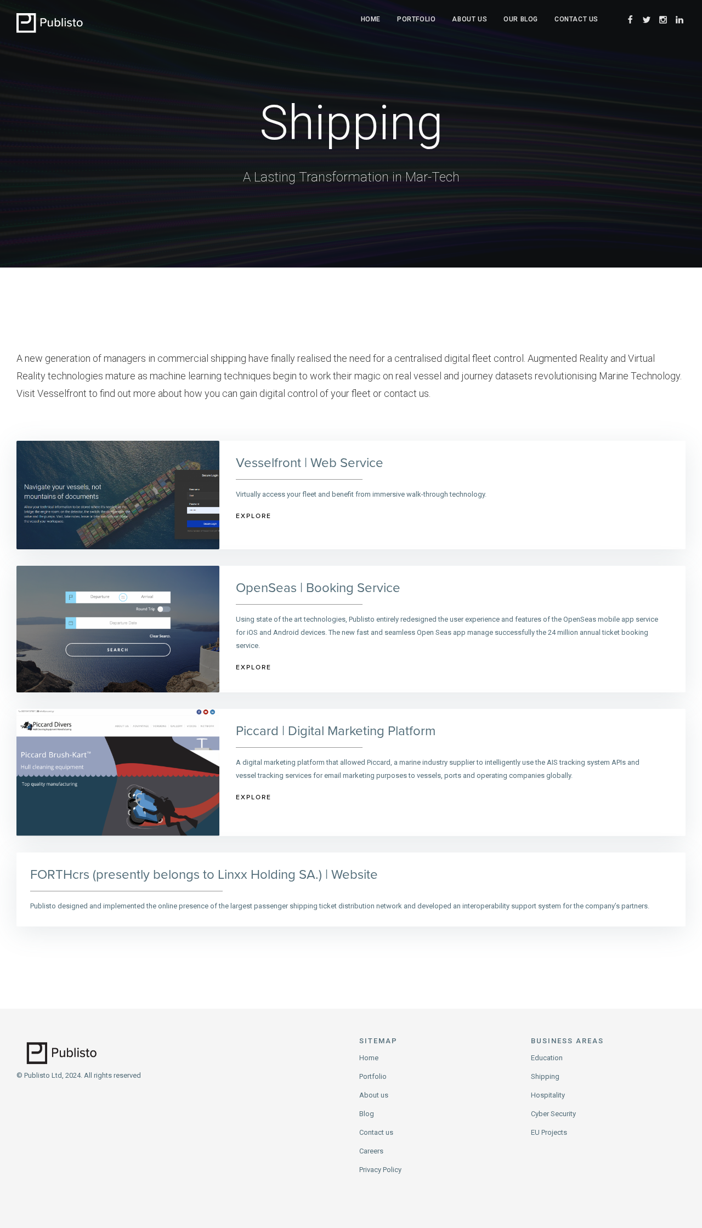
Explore (253, 515)
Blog (366, 1114)
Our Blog (520, 19)
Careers (371, 1151)
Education (547, 1058)
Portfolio (416, 19)
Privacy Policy (380, 1170)
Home (371, 19)
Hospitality (548, 1095)
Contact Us (576, 19)
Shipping (545, 1076)
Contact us (376, 1132)
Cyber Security (553, 1114)
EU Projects (549, 1132)
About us (469, 19)
